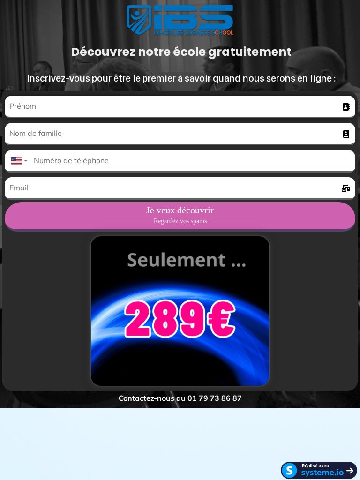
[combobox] (17, 161)
